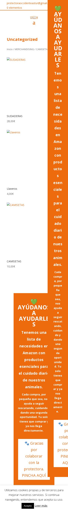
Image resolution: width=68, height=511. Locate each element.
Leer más (41, 505)
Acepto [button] (28, 505)
